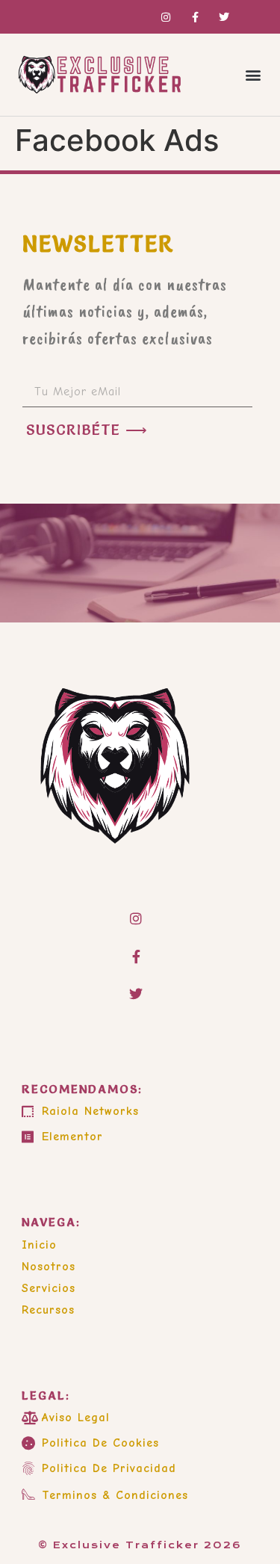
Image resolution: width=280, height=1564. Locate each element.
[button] (252, 75)
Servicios (48, 1288)
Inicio (39, 1245)
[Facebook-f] (136, 955)
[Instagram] (136, 918)
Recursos (48, 1310)
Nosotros (48, 1266)
